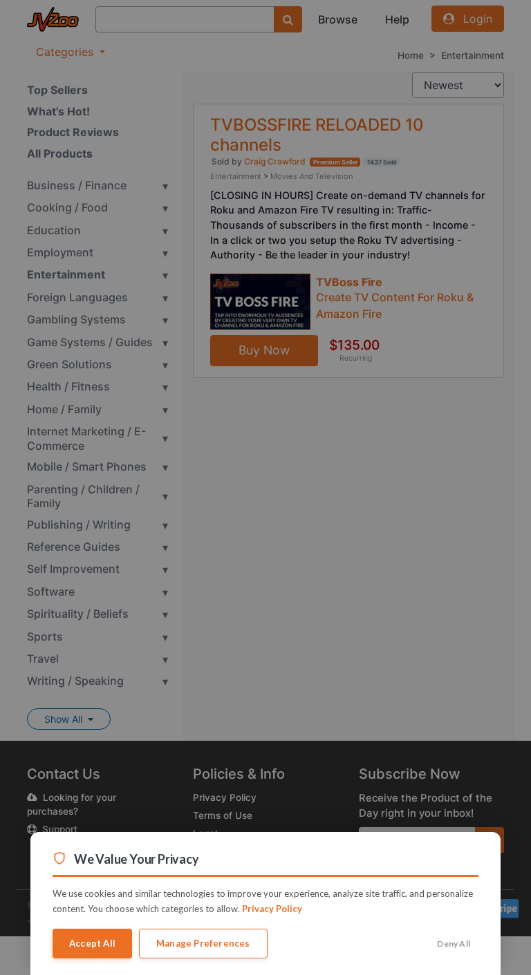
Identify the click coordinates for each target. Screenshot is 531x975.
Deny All (453, 943)
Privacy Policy (272, 908)
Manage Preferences (203, 943)
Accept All (92, 943)
